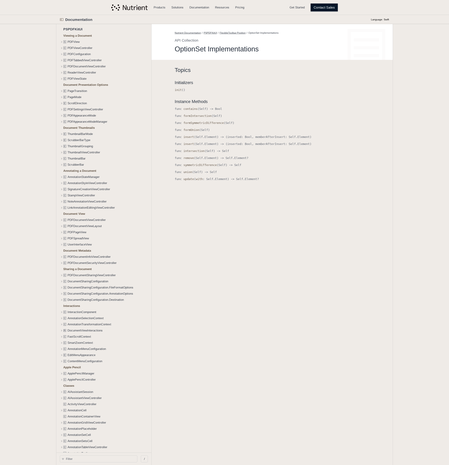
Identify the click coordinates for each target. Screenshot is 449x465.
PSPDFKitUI (210, 32)
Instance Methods (191, 101)
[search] (98, 458)
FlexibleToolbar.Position (233, 32)
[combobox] (100, 459)
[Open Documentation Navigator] (61, 19)
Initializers (184, 82)
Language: (377, 19)
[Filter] (100, 459)
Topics (183, 70)
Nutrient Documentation (188, 32)
